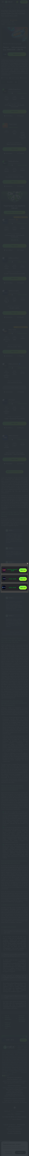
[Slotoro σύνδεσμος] (4, 571)
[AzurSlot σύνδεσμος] (4, 589)
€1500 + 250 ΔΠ (12, 587)
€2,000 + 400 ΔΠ (12, 579)
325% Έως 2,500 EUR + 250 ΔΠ (12, 570)
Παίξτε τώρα (23, 570)
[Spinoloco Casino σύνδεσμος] (4, 580)
